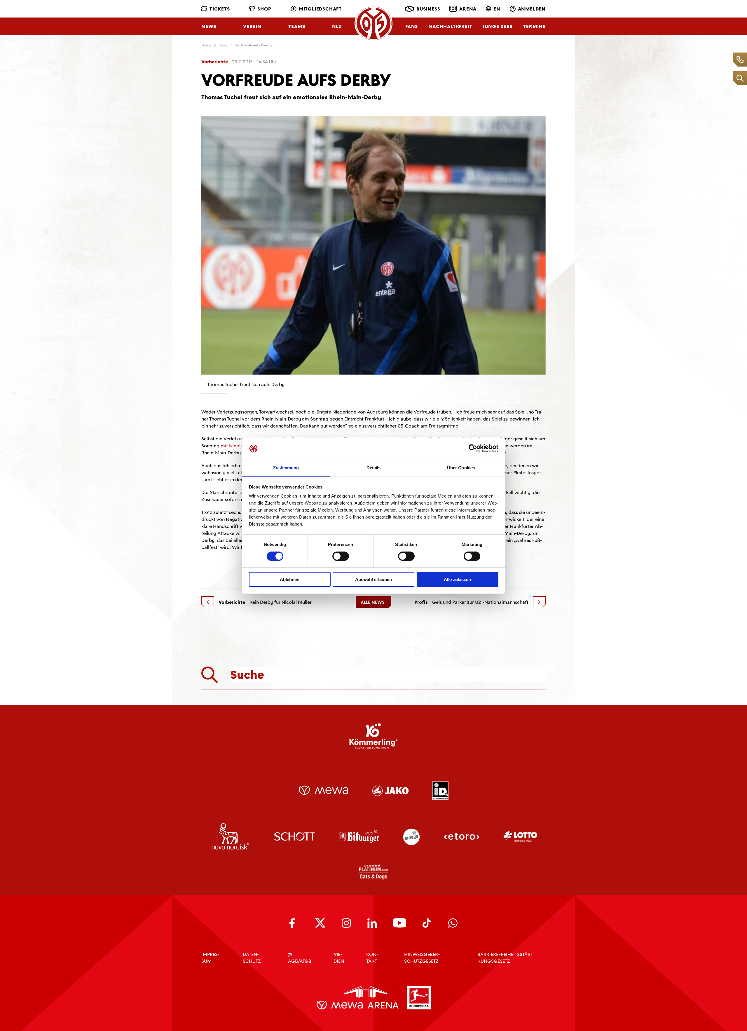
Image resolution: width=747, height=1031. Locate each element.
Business (428, 9)
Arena (468, 9)
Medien (339, 957)
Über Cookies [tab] (461, 467)
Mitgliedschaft (320, 9)
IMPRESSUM (210, 957)
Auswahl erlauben (373, 579)
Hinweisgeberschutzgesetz (422, 957)
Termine (534, 26)
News (208, 26)
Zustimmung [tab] (286, 467)
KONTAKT (372, 957)
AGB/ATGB (299, 961)
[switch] (340, 556)
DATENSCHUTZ (252, 957)
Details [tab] (373, 467)
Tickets (220, 9)
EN (496, 9)
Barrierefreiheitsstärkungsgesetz (504, 957)
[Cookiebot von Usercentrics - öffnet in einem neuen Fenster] (472, 448)
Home (206, 45)
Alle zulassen (457, 579)
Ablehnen (289, 579)
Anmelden (532, 9)
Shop (264, 9)
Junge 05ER (498, 26)
